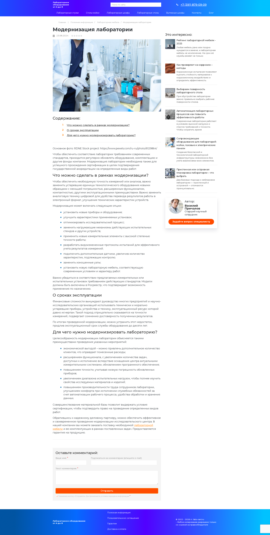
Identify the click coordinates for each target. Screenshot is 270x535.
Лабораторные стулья (67, 13)
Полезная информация (81, 22)
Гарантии (112, 523)
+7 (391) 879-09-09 (194, 4)
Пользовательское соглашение (123, 518)
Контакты (196, 13)
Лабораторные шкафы (118, 13)
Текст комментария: (66, 468)
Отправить (107, 491)
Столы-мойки (92, 13)
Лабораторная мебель (108, 22)
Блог (211, 13)
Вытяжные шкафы (175, 13)
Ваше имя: (61, 458)
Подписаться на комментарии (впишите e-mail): (116, 458)
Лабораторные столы (148, 13)
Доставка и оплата (116, 529)
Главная (62, 22)
